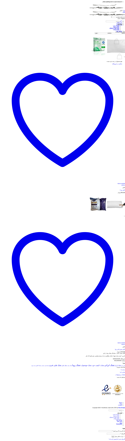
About (120, 402)
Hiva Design (121, 407)
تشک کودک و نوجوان (114, 27)
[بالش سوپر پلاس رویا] (107, 214)
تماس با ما (122, 372)
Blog (121, 404)
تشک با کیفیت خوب (98, 365)
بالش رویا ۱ (122, 190)
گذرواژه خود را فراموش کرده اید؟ (117, 439)
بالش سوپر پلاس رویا (120, 349)
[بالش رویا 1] (107, 55)
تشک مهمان (33, 365)
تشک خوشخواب (86, 365)
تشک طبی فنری (55, 365)
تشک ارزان (118, 365)
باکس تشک (123, 365)
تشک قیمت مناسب (45, 365)
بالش (121, 21)
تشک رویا (76, 365)
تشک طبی (64, 365)
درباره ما (123, 369)
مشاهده (123, 185)
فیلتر (96, 33)
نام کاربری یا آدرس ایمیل (118, 431)
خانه (124, 10)
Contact (120, 405)
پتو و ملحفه (119, 22)
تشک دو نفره (116, 26)
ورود (113, 436)
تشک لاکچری (38, 365)
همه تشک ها (119, 25)
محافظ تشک (119, 31)
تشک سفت (69, 365)
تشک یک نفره (116, 25)
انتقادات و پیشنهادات (120, 374)
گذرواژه (123, 433)
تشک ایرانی (109, 365)
